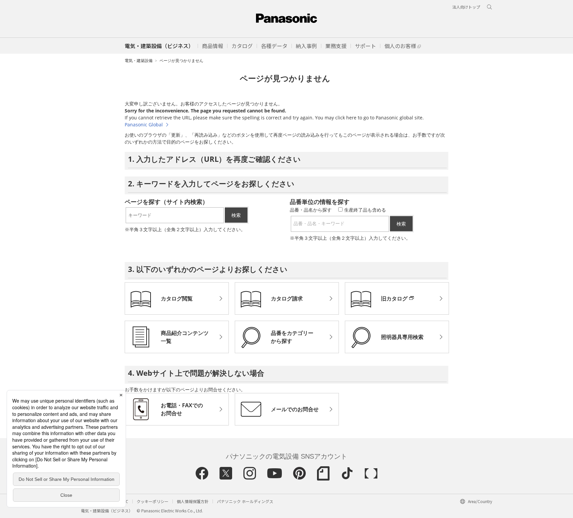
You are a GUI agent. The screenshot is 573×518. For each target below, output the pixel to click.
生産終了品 (365, 210)
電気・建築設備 (139, 60)
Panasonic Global (144, 124)
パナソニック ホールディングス (245, 501)
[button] (212, 46)
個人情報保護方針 (193, 501)
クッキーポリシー (152, 501)
